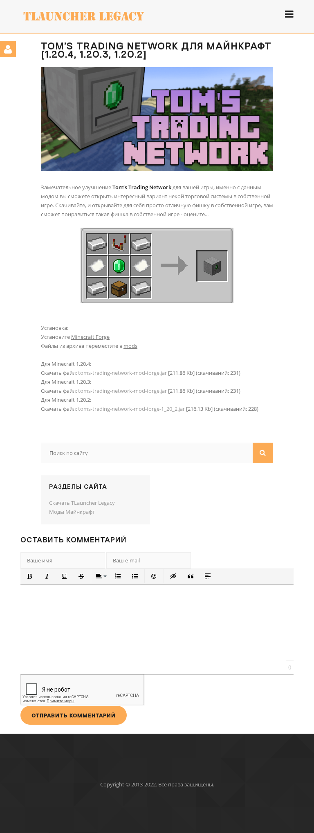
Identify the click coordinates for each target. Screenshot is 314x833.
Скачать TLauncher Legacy (82, 502)
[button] (30, 576)
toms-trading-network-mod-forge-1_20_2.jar (131, 408)
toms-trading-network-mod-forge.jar (122, 372)
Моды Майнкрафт (72, 511)
